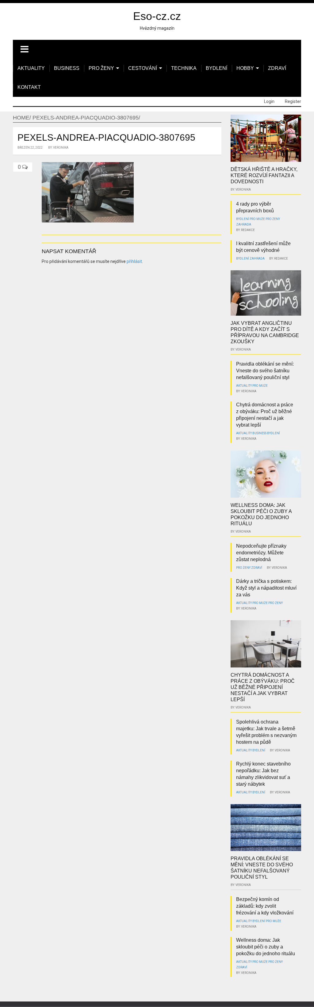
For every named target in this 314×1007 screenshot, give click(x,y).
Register (293, 101)
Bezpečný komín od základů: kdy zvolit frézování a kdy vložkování (264, 906)
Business (66, 68)
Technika (184, 68)
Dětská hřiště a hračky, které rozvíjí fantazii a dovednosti (264, 175)
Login (269, 101)
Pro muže (257, 219)
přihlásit (134, 261)
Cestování (142, 68)
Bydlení (216, 68)
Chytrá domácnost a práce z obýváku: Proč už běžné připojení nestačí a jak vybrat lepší (263, 687)
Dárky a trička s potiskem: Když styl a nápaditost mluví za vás (266, 588)
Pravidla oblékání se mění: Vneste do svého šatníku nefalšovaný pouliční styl (265, 370)
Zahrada (243, 224)
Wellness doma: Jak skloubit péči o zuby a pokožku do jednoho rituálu (265, 946)
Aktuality (31, 68)
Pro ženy (101, 68)
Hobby (245, 68)
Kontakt (29, 87)
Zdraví (277, 68)
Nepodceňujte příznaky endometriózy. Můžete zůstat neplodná (261, 552)
